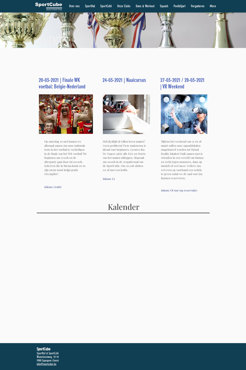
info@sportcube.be (46, 364)
